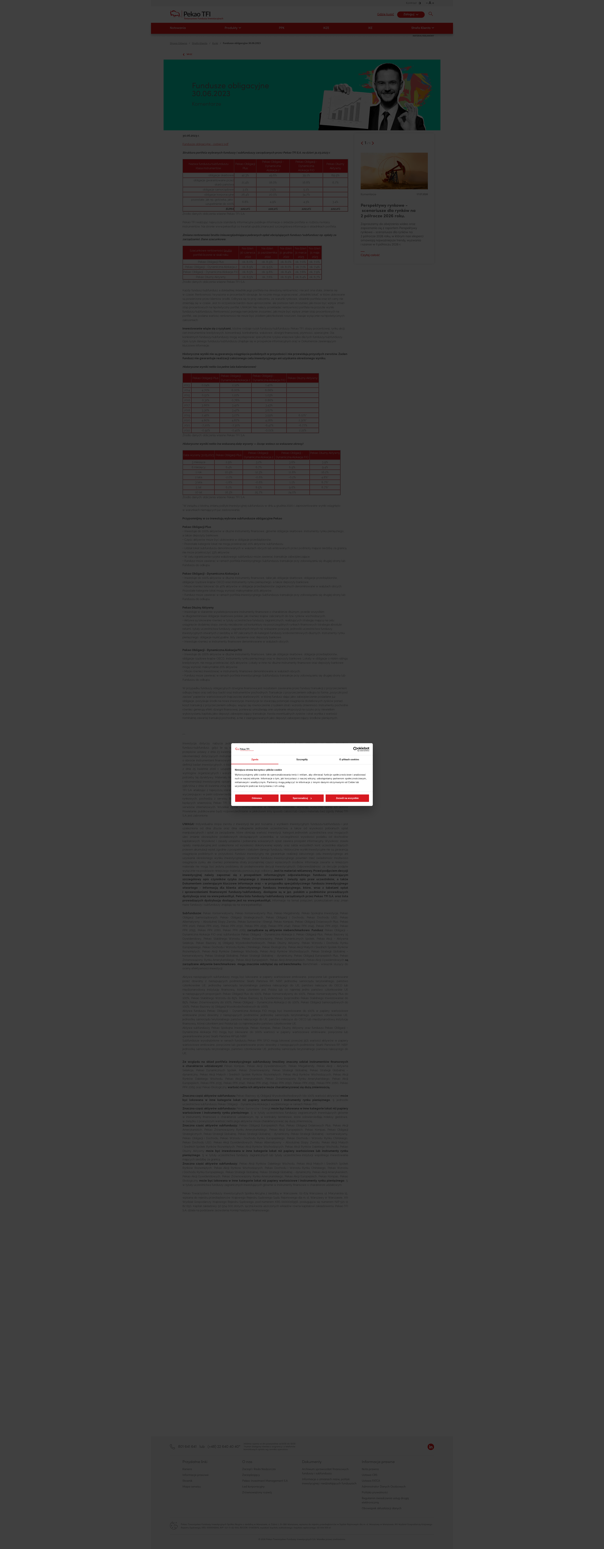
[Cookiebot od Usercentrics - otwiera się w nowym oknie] (355, 749)
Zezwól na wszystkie (347, 798)
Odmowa (257, 798)
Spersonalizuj (300, 798)
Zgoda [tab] (254, 759)
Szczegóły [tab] (302, 759)
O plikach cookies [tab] (349, 759)
